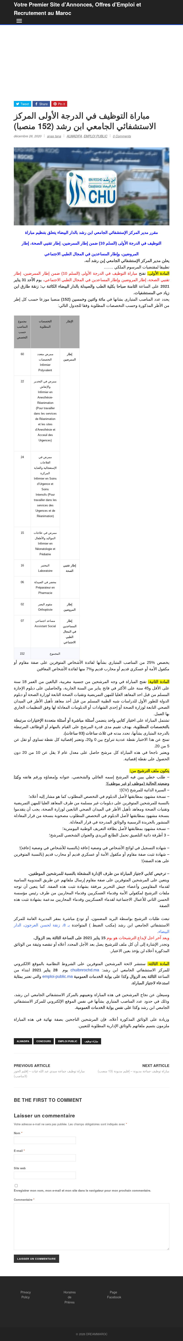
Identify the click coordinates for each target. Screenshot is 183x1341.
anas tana (54, 136)
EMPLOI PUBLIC (95, 136)
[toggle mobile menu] (18, 20)
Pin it (61, 104)
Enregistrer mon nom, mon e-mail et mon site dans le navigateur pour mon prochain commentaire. (82, 1190)
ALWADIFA (74, 136)
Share (43, 104)
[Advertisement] (91, 58)
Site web (20, 1168)
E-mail (19, 1150)
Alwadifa (23, 1041)
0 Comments (122, 136)
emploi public (67, 1041)
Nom (18, 1133)
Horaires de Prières (70, 1297)
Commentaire (24, 1199)
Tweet (25, 104)
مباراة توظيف (91, 1041)
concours (43, 1041)
